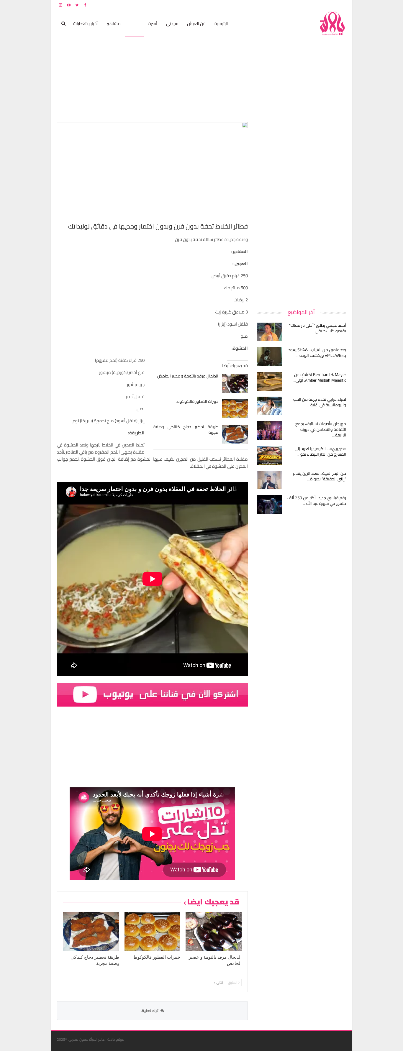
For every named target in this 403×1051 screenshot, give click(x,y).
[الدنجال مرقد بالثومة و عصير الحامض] (235, 383)
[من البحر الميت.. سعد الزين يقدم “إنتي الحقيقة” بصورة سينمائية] (269, 480)
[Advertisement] (302, 210)
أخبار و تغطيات (85, 23)
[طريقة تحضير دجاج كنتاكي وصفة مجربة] (235, 434)
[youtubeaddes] (152, 694)
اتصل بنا (308, 5)
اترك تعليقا (150, 1010)
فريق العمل (325, 5)
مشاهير (114, 23)
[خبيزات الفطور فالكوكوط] (235, 408)
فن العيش (196, 23)
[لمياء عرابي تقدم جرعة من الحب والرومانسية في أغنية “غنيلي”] (269, 406)
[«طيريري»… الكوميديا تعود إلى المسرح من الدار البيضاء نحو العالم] (269, 455)
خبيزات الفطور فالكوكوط (197, 401)
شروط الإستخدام (289, 5)
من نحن (341, 5)
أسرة (152, 23)
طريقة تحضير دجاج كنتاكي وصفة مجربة (186, 429)
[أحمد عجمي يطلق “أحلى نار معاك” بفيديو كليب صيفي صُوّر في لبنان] (269, 332)
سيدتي (172, 23)
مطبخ (135, 23)
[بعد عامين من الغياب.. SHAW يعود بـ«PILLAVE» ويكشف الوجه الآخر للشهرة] (269, 356)
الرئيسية (221, 23)
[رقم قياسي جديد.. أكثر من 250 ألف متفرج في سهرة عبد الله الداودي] (269, 504)
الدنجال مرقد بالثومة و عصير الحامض (187, 376)
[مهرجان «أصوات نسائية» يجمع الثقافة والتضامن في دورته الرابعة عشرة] (269, 430)
